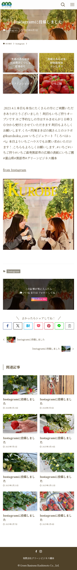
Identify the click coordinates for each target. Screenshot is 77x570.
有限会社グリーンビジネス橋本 (38, 558)
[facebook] (36, 551)
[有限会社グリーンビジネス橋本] (6, 4)
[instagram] (40, 551)
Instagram (12, 29)
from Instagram (14, 170)
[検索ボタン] (63, 4)
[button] (7, 325)
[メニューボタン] (72, 4)
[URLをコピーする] (69, 325)
